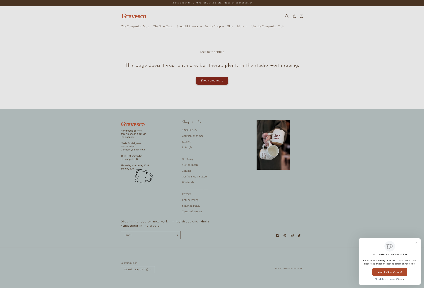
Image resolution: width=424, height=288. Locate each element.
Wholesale (188, 182)
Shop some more (212, 80)
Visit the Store (190, 164)
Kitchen (186, 141)
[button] (189, 26)
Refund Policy (190, 199)
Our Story (187, 159)
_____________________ (195, 188)
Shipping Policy (191, 205)
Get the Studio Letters (194, 176)
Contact (186, 170)
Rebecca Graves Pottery (293, 268)
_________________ (192, 153)
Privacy (186, 193)
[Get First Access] (176, 235)
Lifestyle (187, 147)
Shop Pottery (189, 129)
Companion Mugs (192, 135)
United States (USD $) (136, 269)
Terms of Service (192, 211)
